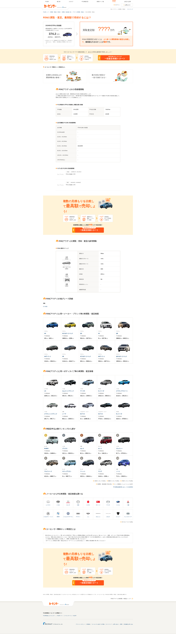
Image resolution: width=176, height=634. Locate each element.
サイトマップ (130, 9)
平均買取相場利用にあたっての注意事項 (123, 487)
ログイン (117, 4)
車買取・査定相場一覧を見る (105, 484)
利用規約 (88, 624)
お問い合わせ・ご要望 (117, 624)
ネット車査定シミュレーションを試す (123, 484)
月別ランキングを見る (127, 481)
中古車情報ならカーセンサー (49, 615)
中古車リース (59, 615)
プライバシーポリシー (80, 624)
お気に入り (128, 5)
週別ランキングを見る (113, 481)
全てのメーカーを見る (127, 522)
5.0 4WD (45, 306)
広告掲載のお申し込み (128, 624)
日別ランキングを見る (100, 481)
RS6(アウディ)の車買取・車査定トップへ (121, 598)
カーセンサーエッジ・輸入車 (70, 615)
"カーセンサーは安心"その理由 (98, 624)
